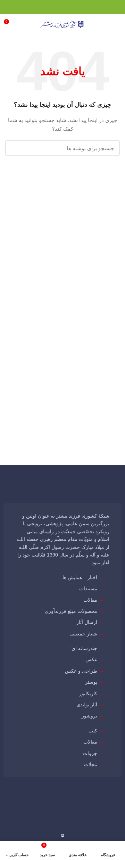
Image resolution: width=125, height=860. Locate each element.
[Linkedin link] (92, 6)
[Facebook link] (116, 6)
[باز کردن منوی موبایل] (116, 24)
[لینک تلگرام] (84, 6)
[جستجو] (14, 148)
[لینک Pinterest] (100, 6)
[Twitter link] (108, 6)
